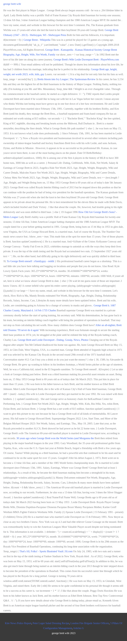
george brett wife (12, 3)
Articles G (78, 628)
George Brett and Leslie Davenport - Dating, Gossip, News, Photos (53, 339)
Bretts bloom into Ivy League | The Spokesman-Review (66, 79)
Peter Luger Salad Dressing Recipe (51, 623)
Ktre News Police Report (18, 623)
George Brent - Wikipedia (36, 39)
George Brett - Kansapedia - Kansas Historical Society (73, 49)
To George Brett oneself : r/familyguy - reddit (30, 261)
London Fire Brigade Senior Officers (89, 623)
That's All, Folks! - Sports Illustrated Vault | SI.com (45, 551)
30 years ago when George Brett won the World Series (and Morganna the (55, 438)
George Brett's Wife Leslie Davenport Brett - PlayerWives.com (86, 59)
